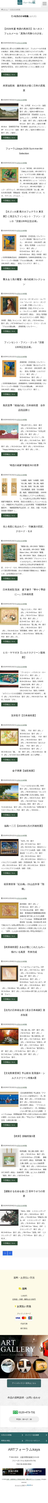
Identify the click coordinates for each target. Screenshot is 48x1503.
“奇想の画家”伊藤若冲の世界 (24, 465)
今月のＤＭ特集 (21, 43)
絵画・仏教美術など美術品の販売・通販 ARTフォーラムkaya (24, 1479)
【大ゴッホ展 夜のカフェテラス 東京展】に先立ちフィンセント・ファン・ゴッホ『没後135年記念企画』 (24, 216)
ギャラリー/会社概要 (32, 1435)
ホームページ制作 (20, 1485)
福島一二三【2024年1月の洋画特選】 (24, 826)
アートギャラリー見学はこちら (24, 1383)
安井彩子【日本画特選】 (24, 715)
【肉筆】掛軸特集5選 (24, 1136)
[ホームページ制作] (30, 1485)
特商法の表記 (5, 1440)
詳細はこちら (9, 75)
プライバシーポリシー (32, 1440)
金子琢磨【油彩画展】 (24, 770)
